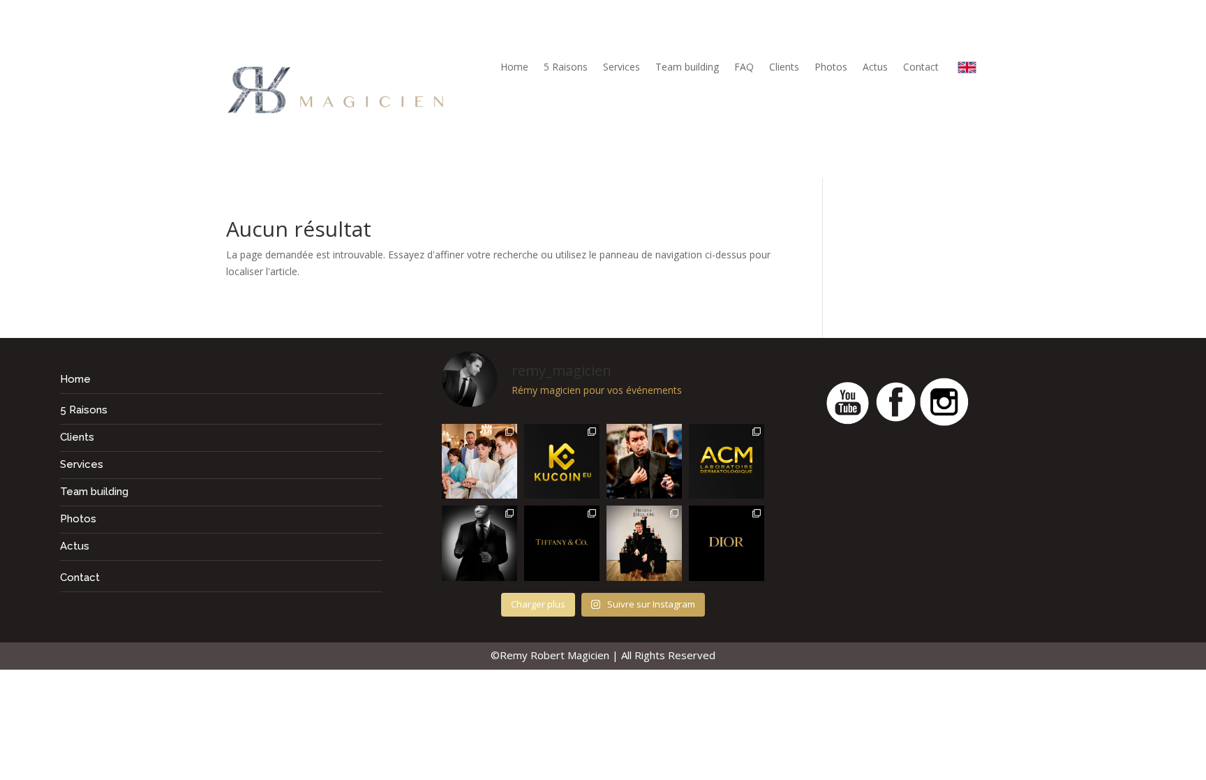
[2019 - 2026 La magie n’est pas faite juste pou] (479, 543)
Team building (687, 67)
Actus (875, 67)
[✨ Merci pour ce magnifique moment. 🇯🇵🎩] (479, 461)
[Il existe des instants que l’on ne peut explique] (644, 461)
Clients (784, 67)
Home (514, 67)
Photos (830, 67)
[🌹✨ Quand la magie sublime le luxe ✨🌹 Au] (644, 543)
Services (621, 67)
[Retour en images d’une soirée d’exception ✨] (726, 461)
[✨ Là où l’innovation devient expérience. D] (562, 461)
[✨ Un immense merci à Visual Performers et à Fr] (726, 543)
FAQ (744, 67)
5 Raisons (566, 67)
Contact (921, 67)
